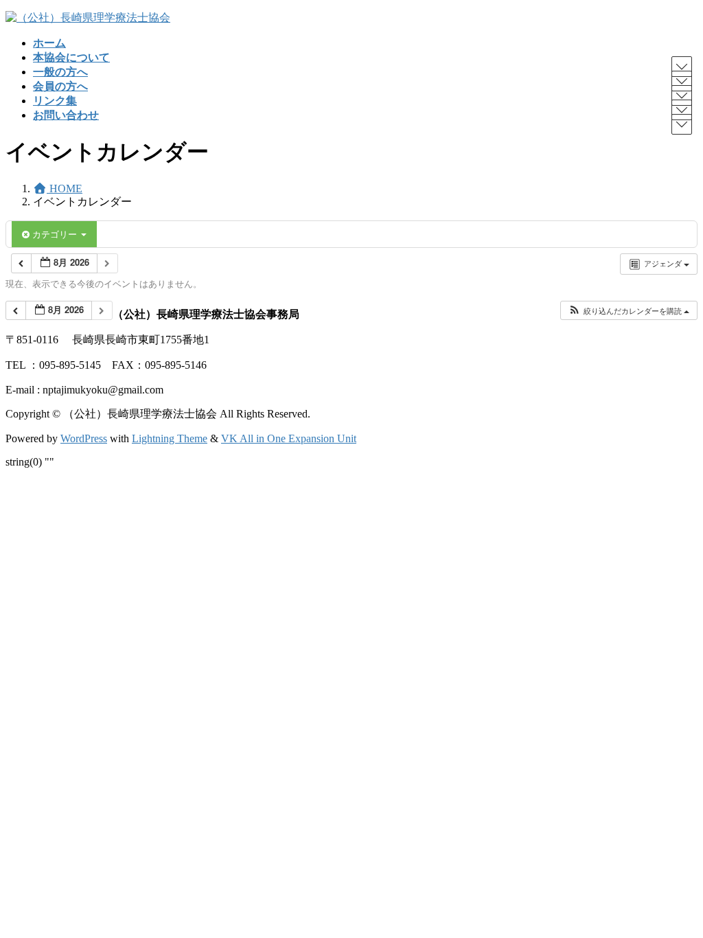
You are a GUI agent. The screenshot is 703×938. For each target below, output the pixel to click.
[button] (628, 310)
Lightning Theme (169, 438)
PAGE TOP (675, 896)
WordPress (83, 438)
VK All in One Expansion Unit (288, 438)
